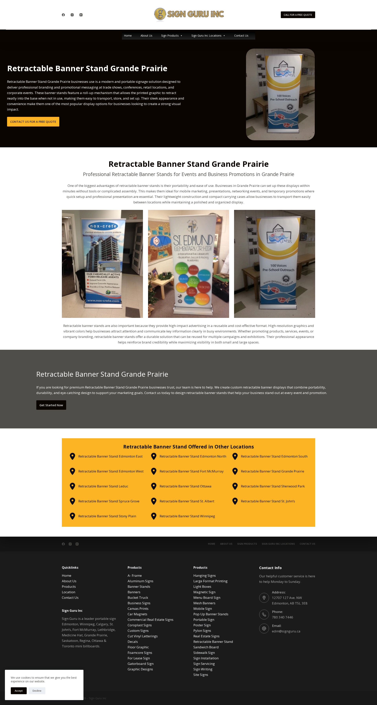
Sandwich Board (206, 647)
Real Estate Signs (206, 636)
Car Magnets (137, 614)
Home (128, 35)
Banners (134, 592)
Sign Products (170, 35)
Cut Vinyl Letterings (143, 636)
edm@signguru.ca (286, 631)
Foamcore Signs (140, 652)
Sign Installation (206, 658)
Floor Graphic (138, 647)
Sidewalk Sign (204, 652)
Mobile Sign (202, 608)
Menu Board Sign (206, 597)
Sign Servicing (204, 663)
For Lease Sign (139, 658)
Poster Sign (202, 625)
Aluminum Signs (140, 581)
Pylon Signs (202, 630)
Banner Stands (139, 586)
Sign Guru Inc (97, 698)
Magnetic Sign (204, 592)
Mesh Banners (204, 603)
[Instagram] (72, 14)
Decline (37, 690)
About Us (146, 35)
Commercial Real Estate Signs (150, 619)
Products (69, 586)
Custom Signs (138, 630)
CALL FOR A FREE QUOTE (298, 15)
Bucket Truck (138, 597)
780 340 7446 (282, 617)
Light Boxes (202, 586)
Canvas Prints (138, 608)
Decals (133, 641)
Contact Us (241, 35)
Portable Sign (203, 619)
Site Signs (200, 674)
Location (68, 592)
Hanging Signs (204, 575)
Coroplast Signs (140, 625)
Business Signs (139, 603)
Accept (19, 690)
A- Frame (135, 575)
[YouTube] (81, 14)
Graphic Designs (140, 669)
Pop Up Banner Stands (210, 614)
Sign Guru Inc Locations (206, 35)
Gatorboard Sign (141, 663)
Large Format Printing (210, 581)
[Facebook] (63, 14)
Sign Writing (202, 669)
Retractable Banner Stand (213, 641)
